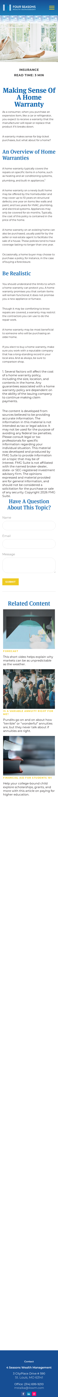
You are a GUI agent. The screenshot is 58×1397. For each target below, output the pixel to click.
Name (6, 517)
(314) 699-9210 (34, 1384)
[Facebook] (23, 1394)
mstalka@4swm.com (29, 1388)
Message (8, 554)
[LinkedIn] (29, 1394)
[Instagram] (34, 1394)
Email (6, 536)
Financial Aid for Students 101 (27, 777)
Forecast (10, 651)
